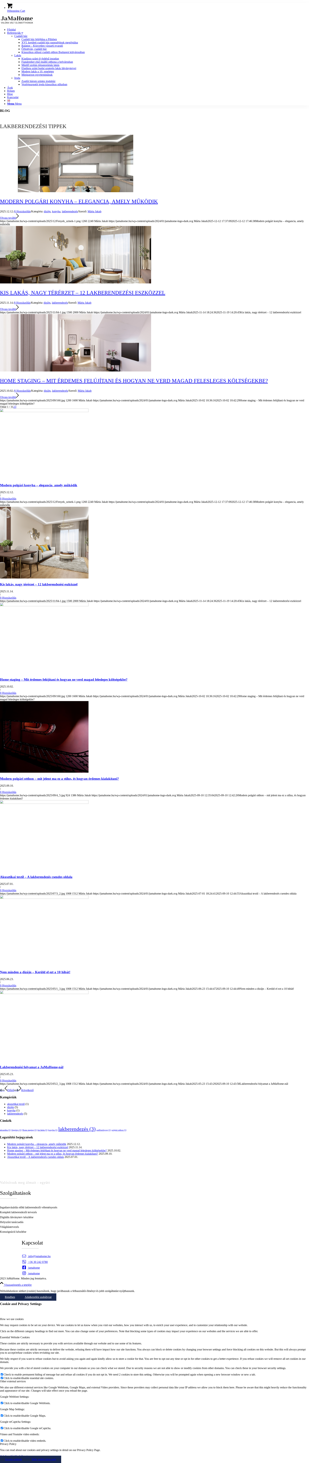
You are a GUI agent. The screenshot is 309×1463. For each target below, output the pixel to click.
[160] (75, 370)
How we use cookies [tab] (12, 1319)
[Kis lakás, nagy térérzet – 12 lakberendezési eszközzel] (44, 577)
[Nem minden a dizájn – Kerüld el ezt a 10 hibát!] (44, 897)
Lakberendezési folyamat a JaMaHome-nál (31, 1067)
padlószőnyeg (103, 1130)
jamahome (31, 1267)
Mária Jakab (94, 211)
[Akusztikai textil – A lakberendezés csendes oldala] (44, 802)
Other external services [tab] (13, 1381)
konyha (56, 211)
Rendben (10, 1297)
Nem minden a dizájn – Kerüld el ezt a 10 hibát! (35, 972)
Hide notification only (44, 1459)
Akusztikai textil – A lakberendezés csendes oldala (36, 877)
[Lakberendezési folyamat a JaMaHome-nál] (44, 993)
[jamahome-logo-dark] (17, 23)
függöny (16, 1130)
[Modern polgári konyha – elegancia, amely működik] (44, 411)
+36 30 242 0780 (35, 1261)
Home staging (29, 1130)
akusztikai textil (16, 1103)
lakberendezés (70, 211)
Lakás (17, 55)
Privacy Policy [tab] (8, 1443)
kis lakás (43, 1130)
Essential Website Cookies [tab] (15, 1337)
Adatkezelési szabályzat (38, 1297)
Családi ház (20, 36)
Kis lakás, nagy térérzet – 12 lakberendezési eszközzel (82, 293)
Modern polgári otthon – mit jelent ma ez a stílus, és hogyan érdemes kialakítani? (59, 779)
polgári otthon (119, 1130)
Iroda (17, 77)
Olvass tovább (8, 217)
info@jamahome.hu (36, 1256)
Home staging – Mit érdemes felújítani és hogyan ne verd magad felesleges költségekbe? (134, 381)
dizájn (47, 211)
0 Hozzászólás (22, 211)
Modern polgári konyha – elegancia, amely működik (79, 201)
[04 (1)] (75, 282)
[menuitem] (158, 29)
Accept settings (13, 1459)
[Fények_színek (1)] (75, 191)
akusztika (5, 1130)
